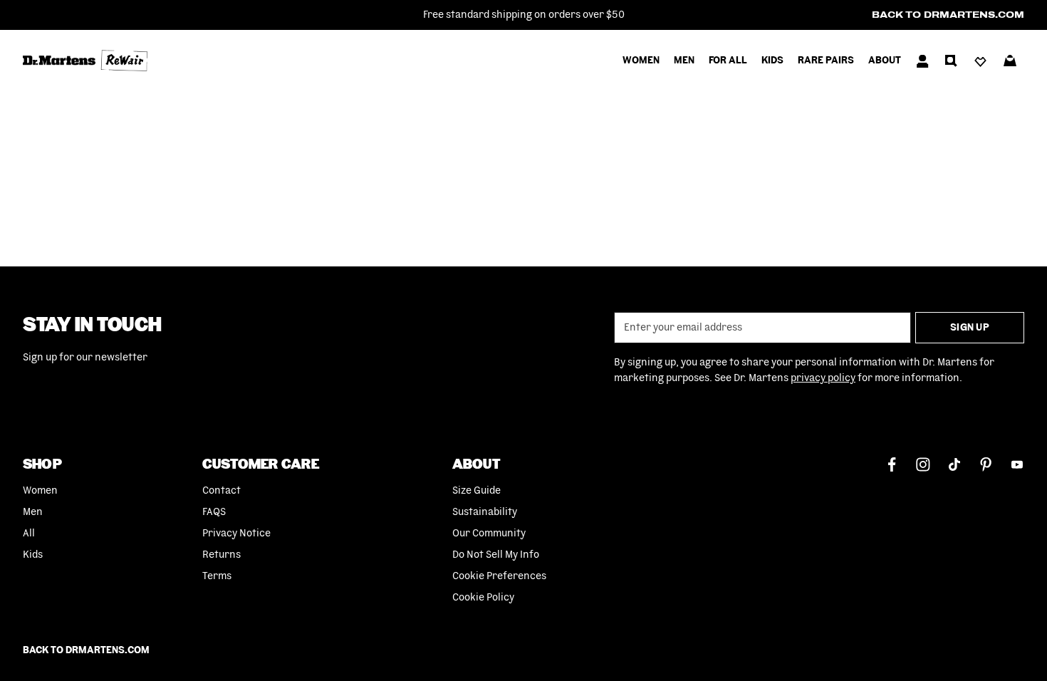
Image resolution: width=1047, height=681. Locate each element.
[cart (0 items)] (1010, 61)
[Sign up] (922, 60)
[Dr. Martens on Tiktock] (954, 463)
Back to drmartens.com (948, 15)
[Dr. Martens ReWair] (273, 60)
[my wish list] (980, 60)
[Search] (951, 60)
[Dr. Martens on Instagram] (923, 463)
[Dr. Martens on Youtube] (1017, 463)
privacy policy (823, 378)
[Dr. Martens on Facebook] (892, 463)
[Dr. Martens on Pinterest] (986, 463)
